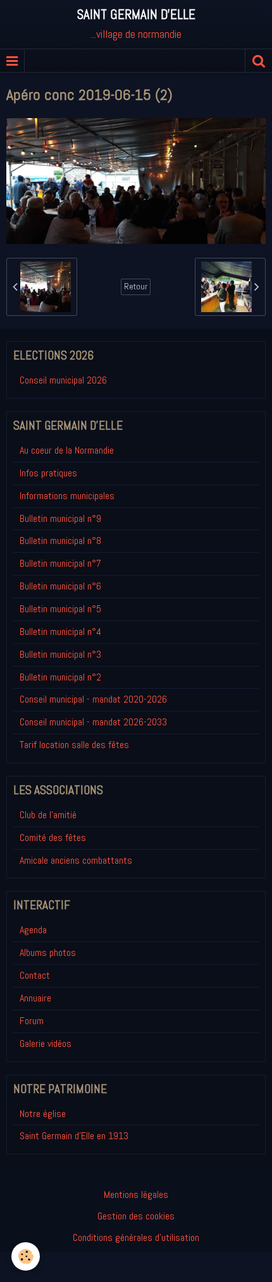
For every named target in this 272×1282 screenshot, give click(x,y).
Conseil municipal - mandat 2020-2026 (93, 699)
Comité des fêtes (53, 837)
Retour (135, 286)
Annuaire (35, 998)
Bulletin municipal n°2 (60, 677)
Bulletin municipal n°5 (60, 608)
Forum (32, 1020)
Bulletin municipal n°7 (60, 563)
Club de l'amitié (48, 814)
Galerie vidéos (45, 1043)
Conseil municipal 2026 (63, 380)
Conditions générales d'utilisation (136, 1237)
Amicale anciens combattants (76, 860)
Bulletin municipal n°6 (60, 586)
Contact (35, 975)
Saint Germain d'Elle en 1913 (74, 1135)
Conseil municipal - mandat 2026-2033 (93, 722)
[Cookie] (25, 1256)
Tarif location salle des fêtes (74, 744)
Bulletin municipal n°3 (60, 654)
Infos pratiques (48, 473)
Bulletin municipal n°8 (60, 540)
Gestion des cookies (136, 1216)
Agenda (33, 929)
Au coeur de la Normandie (67, 450)
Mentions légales (136, 1194)
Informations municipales (67, 495)
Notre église (43, 1113)
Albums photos (48, 952)
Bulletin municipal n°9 (60, 518)
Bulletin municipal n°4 (60, 631)
